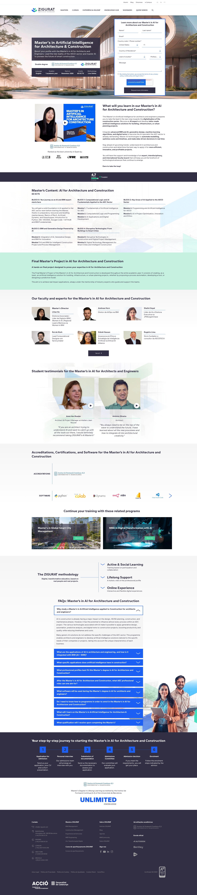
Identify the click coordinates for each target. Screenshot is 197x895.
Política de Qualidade (78, 872)
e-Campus (148, 2)
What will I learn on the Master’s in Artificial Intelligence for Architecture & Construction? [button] (92, 713)
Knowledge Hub (111, 10)
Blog (131, 2)
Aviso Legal (35, 872)
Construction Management (74, 830)
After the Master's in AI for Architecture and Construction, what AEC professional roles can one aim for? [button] (95, 682)
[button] (153, 10)
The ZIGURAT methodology (58, 574)
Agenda (102, 834)
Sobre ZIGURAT (104, 841)
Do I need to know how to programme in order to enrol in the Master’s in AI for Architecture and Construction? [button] (93, 703)
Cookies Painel (91, 872)
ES (157, 2)
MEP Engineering (71, 837)
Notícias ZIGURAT (105, 826)
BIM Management (72, 826)
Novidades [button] (127, 10)
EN (161, 2)
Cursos (75, 10)
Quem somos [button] (141, 10)
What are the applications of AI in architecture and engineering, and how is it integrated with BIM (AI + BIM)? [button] (92, 653)
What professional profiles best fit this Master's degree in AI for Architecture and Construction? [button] (95, 671)
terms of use (149, 74)
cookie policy (128, 76)
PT (164, 2)
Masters (64, 10)
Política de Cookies (63, 872)
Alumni (125, 2)
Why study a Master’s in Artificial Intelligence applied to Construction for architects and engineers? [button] (96, 610)
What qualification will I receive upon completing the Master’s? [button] (86, 722)
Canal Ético (100, 872)
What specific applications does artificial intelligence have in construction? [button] (92, 662)
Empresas (139, 2)
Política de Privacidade (48, 872)
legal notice (139, 76)
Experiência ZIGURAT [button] (91, 10)
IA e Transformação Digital (74, 841)
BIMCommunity (105, 837)
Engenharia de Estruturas (74, 834)
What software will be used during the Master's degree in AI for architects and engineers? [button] (93, 692)
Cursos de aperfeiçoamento (75, 851)
